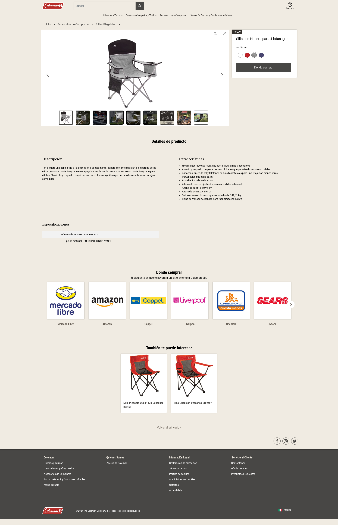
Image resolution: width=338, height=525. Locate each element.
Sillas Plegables (106, 24)
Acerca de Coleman (117, 463)
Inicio (47, 24)
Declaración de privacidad (183, 463)
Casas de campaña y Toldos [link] (59, 468)
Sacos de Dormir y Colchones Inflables (64, 479)
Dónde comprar (263, 67)
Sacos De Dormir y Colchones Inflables (211, 15)
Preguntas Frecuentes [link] (243, 474)
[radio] (239, 55)
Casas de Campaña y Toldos (141, 15)
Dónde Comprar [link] (239, 468)
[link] (277, 441)
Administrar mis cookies (182, 479)
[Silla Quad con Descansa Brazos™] (194, 383)
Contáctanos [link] (238, 463)
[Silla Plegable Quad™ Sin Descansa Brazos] (144, 383)
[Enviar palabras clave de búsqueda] (140, 6)
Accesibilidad (176, 490)
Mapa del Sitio (51, 484)
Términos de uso (178, 468)
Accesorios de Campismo (173, 15)
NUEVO (237, 32)
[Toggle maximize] (224, 34)
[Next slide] (221, 75)
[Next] (291, 304)
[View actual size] (215, 34)
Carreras (174, 484)
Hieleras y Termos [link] (53, 463)
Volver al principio (168, 427)
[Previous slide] (47, 75)
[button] (290, 6)
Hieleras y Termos (113, 15)
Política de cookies (179, 474)
